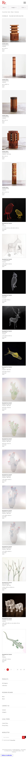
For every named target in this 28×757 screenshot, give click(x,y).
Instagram (4, 712)
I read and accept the (9, 740)
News (3, 696)
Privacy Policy (5, 725)
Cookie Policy (5, 723)
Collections (4, 685)
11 (17, 669)
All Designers (5, 683)
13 (24, 669)
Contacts (4, 710)
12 (20, 669)
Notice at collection (7, 755)
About (3, 698)
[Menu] (24, 2)
